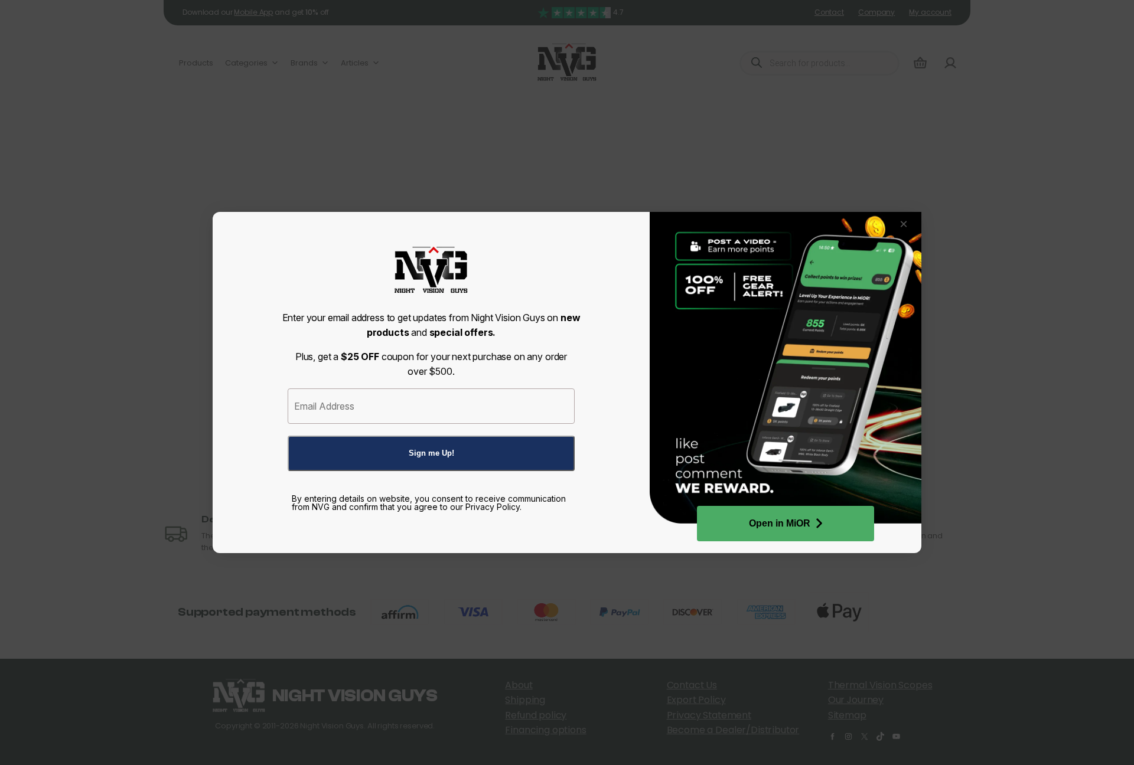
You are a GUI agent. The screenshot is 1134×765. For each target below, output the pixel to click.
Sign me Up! (431, 453)
